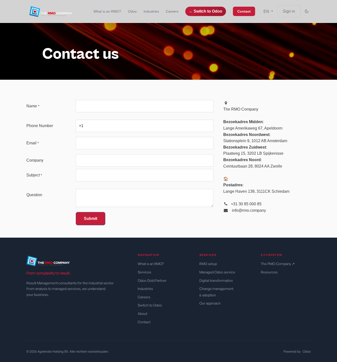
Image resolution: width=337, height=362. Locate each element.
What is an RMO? (151, 264)
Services (144, 272)
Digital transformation (216, 280)
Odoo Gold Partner (152, 280)
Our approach (210, 303)
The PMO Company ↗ (278, 264)
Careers (144, 297)
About (142, 313)
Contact (144, 322)
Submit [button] (90, 218)
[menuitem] (107, 11)
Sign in (289, 11)
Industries (145, 288)
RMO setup (208, 264)
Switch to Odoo (208, 11)
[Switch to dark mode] (307, 11)
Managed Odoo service (217, 272)
